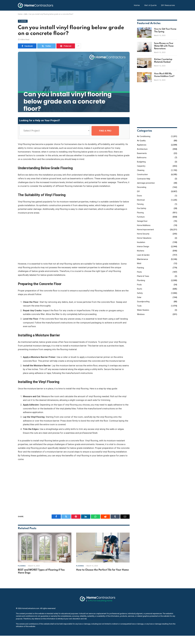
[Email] (8, 153)
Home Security (143, 234)
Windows (141, 314)
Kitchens (140, 251)
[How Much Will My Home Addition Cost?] (144, 77)
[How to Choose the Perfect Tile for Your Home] (103, 548)
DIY (138, 191)
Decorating (141, 187)
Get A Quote (150, 5)
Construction (142, 174)
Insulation (141, 242)
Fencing (140, 204)
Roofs (139, 289)
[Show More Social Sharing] (78, 45)
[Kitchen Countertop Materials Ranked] (144, 63)
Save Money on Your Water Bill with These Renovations (164, 46)
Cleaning (140, 170)
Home (137, 5)
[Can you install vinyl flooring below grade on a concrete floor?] (74, 111)
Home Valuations (144, 238)
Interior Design (143, 246)
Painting (140, 268)
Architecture (142, 149)
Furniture (141, 217)
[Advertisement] (74, 238)
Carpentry (141, 166)
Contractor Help (143, 179)
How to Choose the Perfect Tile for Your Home (102, 570)
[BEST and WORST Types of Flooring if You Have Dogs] (44, 548)
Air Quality (141, 141)
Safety (140, 293)
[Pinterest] (8, 146)
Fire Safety (141, 208)
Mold (139, 263)
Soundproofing (143, 302)
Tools (139, 306)
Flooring (23, 21)
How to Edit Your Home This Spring (165, 30)
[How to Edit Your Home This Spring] (144, 33)
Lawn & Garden (143, 255)
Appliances (141, 145)
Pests (139, 272)
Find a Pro (105, 130)
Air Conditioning (143, 136)
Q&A (25, 14)
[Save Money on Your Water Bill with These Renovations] (144, 47)
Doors (139, 196)
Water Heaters (143, 310)
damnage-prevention (146, 183)
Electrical (141, 200)
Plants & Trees (143, 276)
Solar (139, 297)
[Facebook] (8, 126)
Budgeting (141, 162)
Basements (142, 153)
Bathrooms (141, 157)
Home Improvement (145, 229)
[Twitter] (8, 132)
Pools (139, 285)
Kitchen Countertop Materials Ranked (163, 60)
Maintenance (142, 259)
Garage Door (142, 221)
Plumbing (141, 280)
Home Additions (143, 225)
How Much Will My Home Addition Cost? (164, 75)
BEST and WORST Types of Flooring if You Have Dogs (41, 571)
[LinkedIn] (8, 139)
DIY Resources (168, 5)
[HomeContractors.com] (35, 5)
